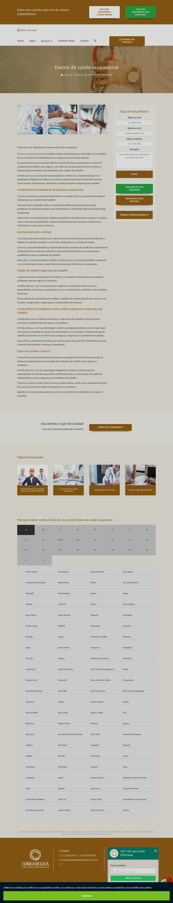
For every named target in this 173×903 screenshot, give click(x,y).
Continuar (86, 896)
